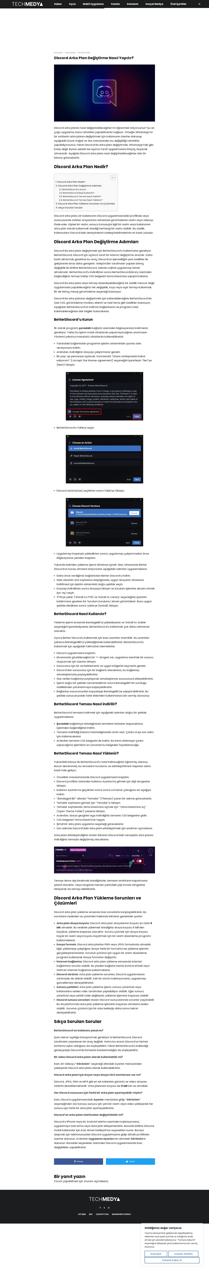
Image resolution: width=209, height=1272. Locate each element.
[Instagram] (109, 1208)
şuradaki (85, 328)
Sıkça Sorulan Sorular (70, 207)
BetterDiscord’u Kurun (74, 189)
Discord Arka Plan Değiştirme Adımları (80, 185)
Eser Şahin (58, 52)
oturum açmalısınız (96, 1181)
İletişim (82, 1214)
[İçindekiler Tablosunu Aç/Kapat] (111, 177)
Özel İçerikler (178, 4)
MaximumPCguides (121, 1214)
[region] (172, 1244)
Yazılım (115, 4)
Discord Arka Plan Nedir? (71, 182)
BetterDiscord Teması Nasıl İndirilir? (82, 196)
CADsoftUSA (102, 1214)
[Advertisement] (104, 28)
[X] (104, 1208)
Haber (58, 4)
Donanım (132, 4)
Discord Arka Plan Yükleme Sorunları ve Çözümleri (86, 203)
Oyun (72, 4)
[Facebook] (100, 1208)
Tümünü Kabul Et (172, 1260)
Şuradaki (63, 723)
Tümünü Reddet (183, 1253)
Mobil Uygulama (93, 4)
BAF (91, 1214)
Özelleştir (156, 1253)
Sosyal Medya (154, 4)
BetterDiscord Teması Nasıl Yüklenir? (82, 200)
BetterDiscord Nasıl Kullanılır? (78, 192)
